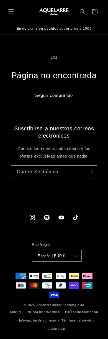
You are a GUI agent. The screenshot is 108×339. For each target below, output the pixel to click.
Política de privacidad (43, 311)
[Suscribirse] (90, 171)
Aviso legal (56, 328)
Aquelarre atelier (49, 305)
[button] (11, 12)
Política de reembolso (81, 311)
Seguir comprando (54, 95)
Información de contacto (37, 320)
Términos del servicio (77, 320)
